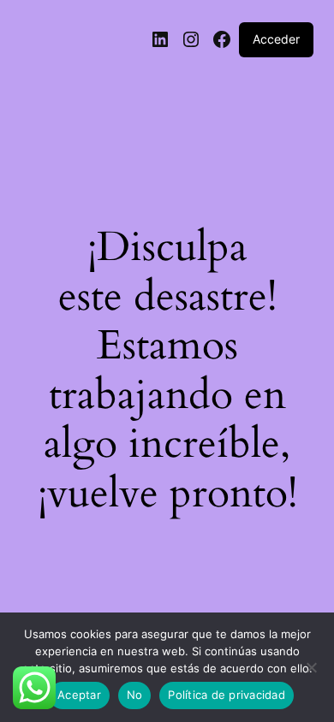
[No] (311, 672)
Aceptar (79, 694)
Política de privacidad (226, 694)
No (135, 694)
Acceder (276, 39)
